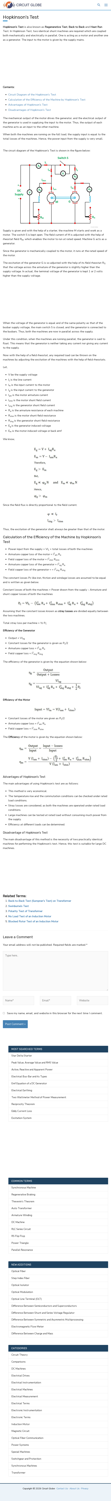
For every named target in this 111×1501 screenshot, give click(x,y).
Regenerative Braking (23, 1194)
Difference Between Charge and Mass (32, 1333)
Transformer (18, 1472)
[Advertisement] (55, 63)
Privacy (84, 1488)
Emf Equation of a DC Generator (29, 1083)
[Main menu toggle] (106, 5)
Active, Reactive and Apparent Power (32, 1069)
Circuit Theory (19, 1354)
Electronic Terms (20, 1417)
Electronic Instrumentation (26, 1410)
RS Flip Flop (18, 1236)
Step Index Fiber (20, 1278)
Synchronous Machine (23, 1187)
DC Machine (18, 1222)
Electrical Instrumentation (26, 1382)
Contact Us (62, 1488)
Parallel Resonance (22, 1250)
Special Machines (20, 1452)
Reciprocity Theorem (23, 1104)
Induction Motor (20, 1424)
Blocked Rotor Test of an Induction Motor (33, 921)
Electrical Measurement (24, 1396)
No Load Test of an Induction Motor (29, 916)
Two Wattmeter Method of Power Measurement (38, 1097)
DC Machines (18, 1368)
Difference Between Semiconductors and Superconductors (44, 1306)
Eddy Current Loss (21, 1111)
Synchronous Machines (24, 1465)
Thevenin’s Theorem (22, 1201)
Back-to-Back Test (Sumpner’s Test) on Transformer (39, 901)
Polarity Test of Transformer (25, 911)
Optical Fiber (18, 1271)
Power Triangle (20, 1243)
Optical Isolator (20, 1285)
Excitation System (21, 1118)
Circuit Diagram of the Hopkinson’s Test (32, 94)
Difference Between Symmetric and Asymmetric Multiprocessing (47, 1319)
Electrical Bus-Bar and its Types (29, 1076)
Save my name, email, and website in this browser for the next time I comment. (54, 1013)
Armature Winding (21, 1215)
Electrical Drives (20, 1375)
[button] (99, 5)
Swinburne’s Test (18, 906)
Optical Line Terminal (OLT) (26, 1299)
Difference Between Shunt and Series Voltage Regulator (43, 1313)
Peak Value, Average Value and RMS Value (34, 1062)
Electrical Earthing (21, 1090)
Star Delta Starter (21, 1055)
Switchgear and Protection (26, 1458)
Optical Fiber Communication (27, 1438)
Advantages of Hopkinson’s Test (28, 105)
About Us (74, 1488)
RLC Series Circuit (21, 1229)
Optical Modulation (22, 1292)
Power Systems (20, 1445)
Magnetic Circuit (20, 1431)
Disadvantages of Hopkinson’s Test (29, 110)
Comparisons (18, 1361)
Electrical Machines (22, 1389)
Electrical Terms (20, 1403)
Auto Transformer (21, 1208)
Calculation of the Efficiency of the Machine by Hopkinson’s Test (46, 100)
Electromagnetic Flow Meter (27, 1326)
